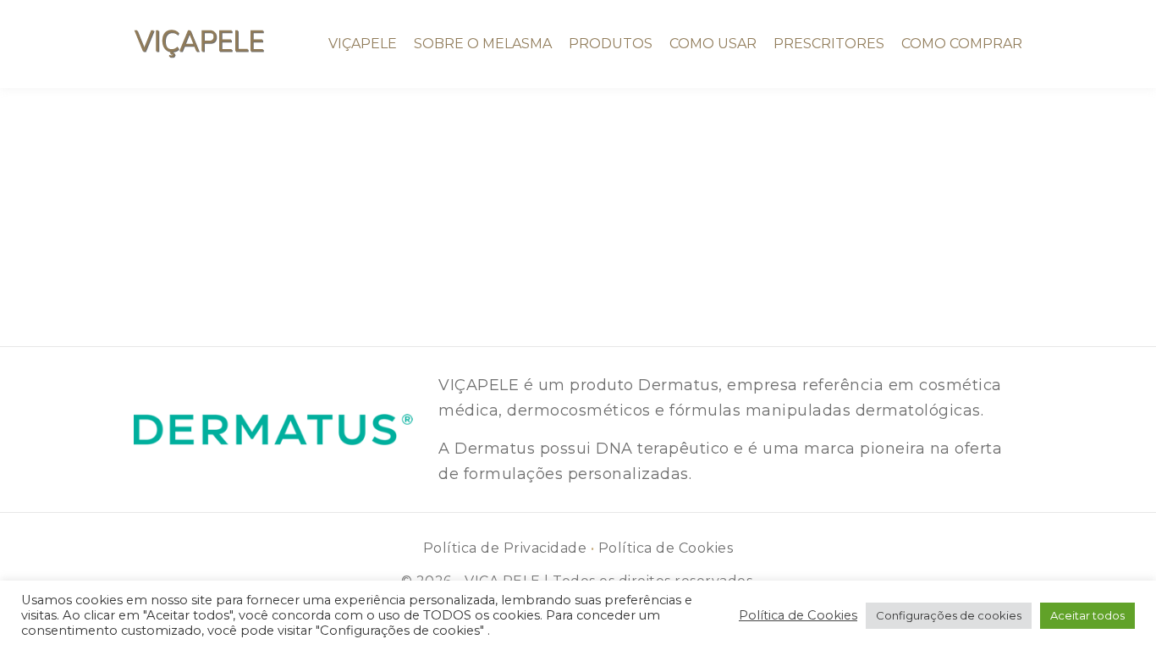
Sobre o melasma (483, 44)
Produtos (610, 44)
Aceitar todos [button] (1087, 615)
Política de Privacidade (505, 548)
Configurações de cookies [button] (948, 615)
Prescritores (828, 44)
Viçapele (362, 44)
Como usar (713, 44)
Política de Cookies (666, 548)
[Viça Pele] (199, 44)
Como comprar (961, 44)
